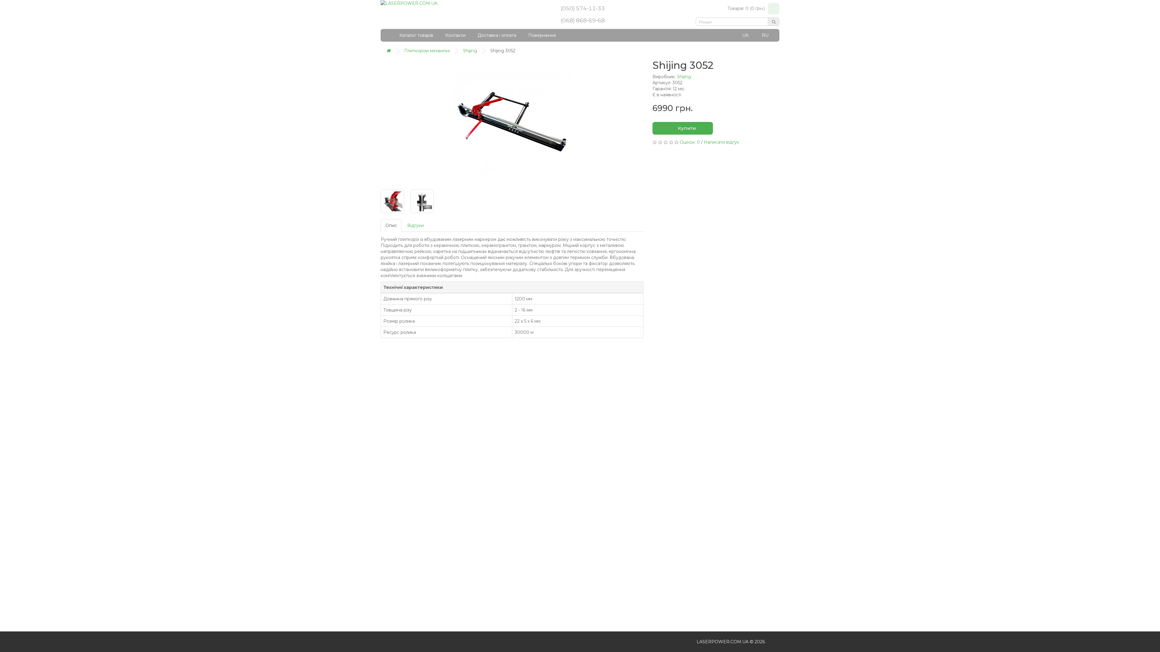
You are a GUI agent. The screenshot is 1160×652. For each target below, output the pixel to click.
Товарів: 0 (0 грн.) (746, 8)
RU (765, 35)
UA (745, 35)
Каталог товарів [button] (416, 35)
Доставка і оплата (497, 35)
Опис (391, 225)
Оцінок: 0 (690, 142)
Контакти (455, 35)
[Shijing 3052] (512, 122)
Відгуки (415, 225)
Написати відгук (721, 142)
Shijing (684, 76)
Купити (686, 128)
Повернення (542, 35)
